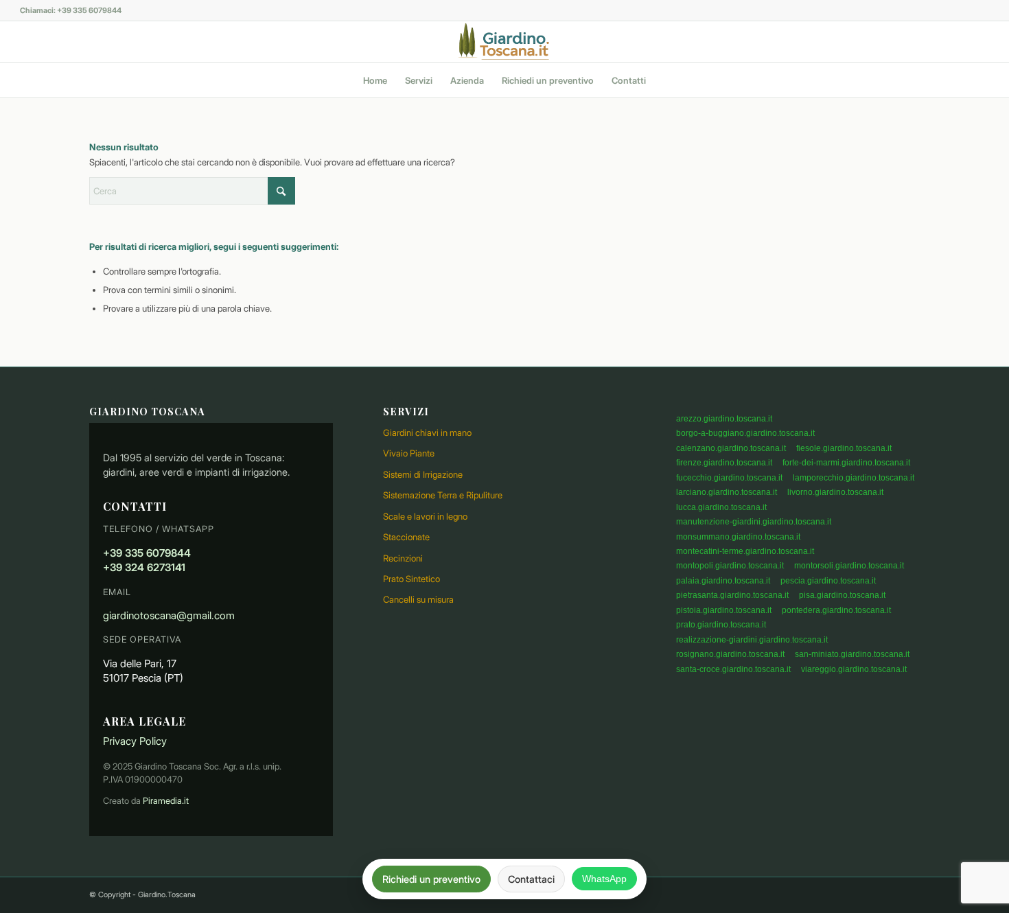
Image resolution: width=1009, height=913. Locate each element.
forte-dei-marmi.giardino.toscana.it (846, 462)
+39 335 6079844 (147, 552)
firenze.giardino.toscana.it (724, 462)
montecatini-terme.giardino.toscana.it (745, 551)
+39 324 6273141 (144, 567)
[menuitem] (375, 80)
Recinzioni (403, 558)
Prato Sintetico (411, 578)
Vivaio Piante (408, 453)
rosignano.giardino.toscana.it (730, 654)
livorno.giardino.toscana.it (835, 492)
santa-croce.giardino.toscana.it (733, 669)
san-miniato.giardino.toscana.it (852, 654)
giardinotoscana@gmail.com (169, 615)
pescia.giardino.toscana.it (828, 581)
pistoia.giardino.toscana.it (724, 610)
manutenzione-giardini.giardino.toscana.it (753, 522)
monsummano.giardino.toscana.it (738, 537)
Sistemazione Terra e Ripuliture (442, 494)
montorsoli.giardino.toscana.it (849, 565)
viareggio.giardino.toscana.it (854, 669)
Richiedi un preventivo (431, 879)
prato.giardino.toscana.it (721, 624)
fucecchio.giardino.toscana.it (729, 478)
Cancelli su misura (418, 599)
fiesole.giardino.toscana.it (844, 448)
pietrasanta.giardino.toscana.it (732, 595)
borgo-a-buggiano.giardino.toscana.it (745, 433)
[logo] (504, 41)
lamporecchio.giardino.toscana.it (853, 478)
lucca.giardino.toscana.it (721, 507)
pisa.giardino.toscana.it (842, 595)
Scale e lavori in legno (425, 516)
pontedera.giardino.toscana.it (836, 610)
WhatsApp (604, 878)
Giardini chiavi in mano (427, 432)
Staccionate (406, 536)
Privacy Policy (135, 741)
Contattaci (531, 879)
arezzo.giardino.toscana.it (724, 419)
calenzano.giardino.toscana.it (731, 448)
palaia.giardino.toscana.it (723, 581)
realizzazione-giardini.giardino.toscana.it (752, 640)
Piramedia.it (166, 801)
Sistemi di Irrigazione (423, 474)
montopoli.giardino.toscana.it (730, 565)
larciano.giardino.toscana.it (726, 492)
